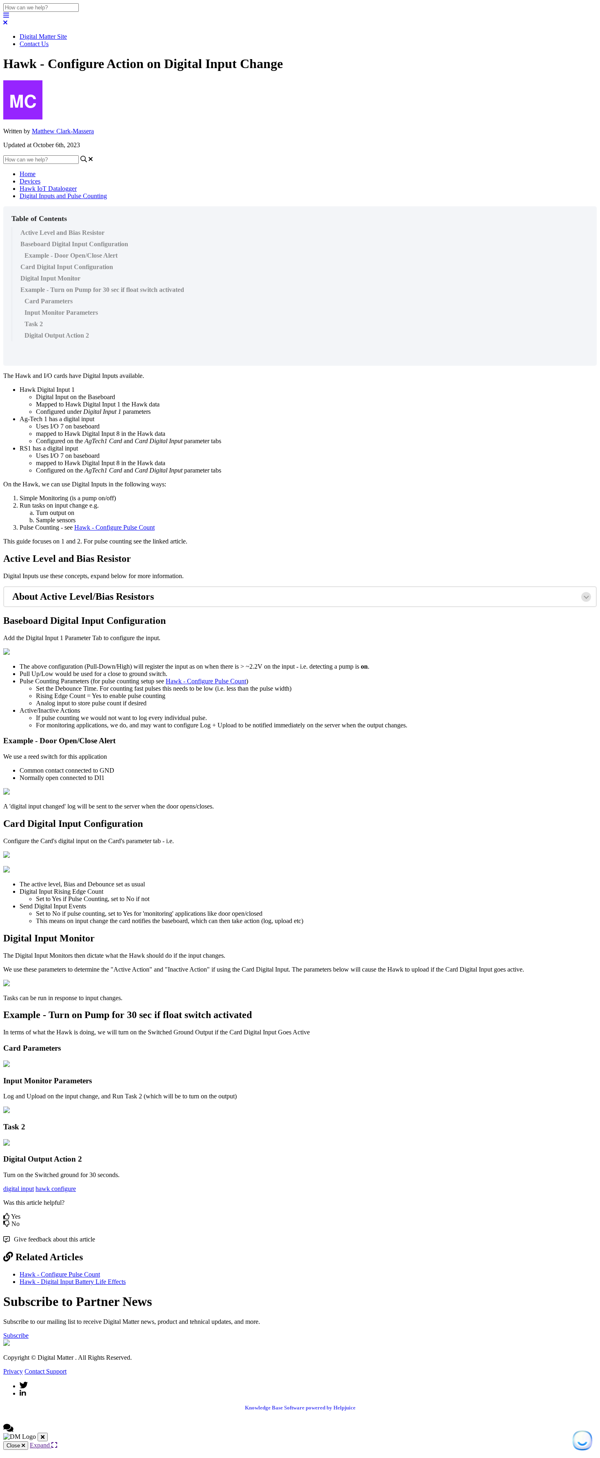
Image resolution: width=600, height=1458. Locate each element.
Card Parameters (48, 301)
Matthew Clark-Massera (63, 131)
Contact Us (34, 43)
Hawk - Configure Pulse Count (114, 527)
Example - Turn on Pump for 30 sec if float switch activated (102, 289)
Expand (40, 1445)
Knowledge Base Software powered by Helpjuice (300, 1408)
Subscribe (16, 1335)
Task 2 (33, 323)
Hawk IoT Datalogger (48, 188)
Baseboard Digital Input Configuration (74, 244)
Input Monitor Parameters (61, 312)
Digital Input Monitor (50, 278)
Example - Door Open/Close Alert (71, 255)
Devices (30, 181)
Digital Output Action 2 (56, 335)
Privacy (13, 1371)
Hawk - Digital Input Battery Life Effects (73, 1281)
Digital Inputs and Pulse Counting (63, 195)
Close (14, 1446)
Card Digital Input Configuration (66, 266)
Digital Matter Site (43, 36)
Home (28, 173)
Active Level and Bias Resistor (62, 232)
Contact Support (45, 1371)
